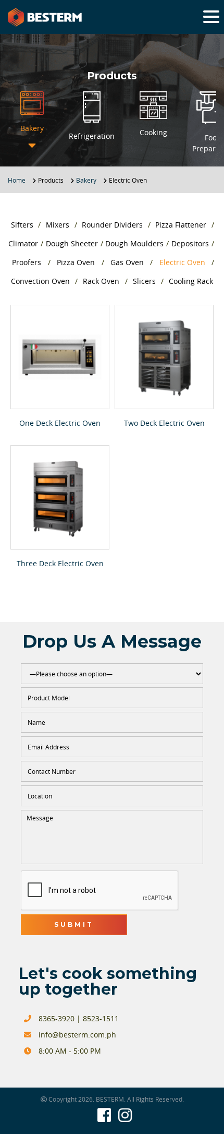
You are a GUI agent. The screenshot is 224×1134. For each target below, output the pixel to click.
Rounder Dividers (112, 225)
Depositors (190, 243)
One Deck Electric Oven (60, 423)
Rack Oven (101, 281)
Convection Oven (40, 281)
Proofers (26, 262)
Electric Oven (182, 262)
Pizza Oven (76, 262)
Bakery (86, 180)
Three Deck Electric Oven (60, 563)
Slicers (144, 281)
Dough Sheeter (72, 243)
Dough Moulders (134, 243)
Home (17, 180)
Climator (23, 243)
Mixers (57, 225)
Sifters (22, 225)
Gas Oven (127, 262)
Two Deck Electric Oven (164, 423)
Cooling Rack (191, 281)
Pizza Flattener (180, 225)
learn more (60, 357)
